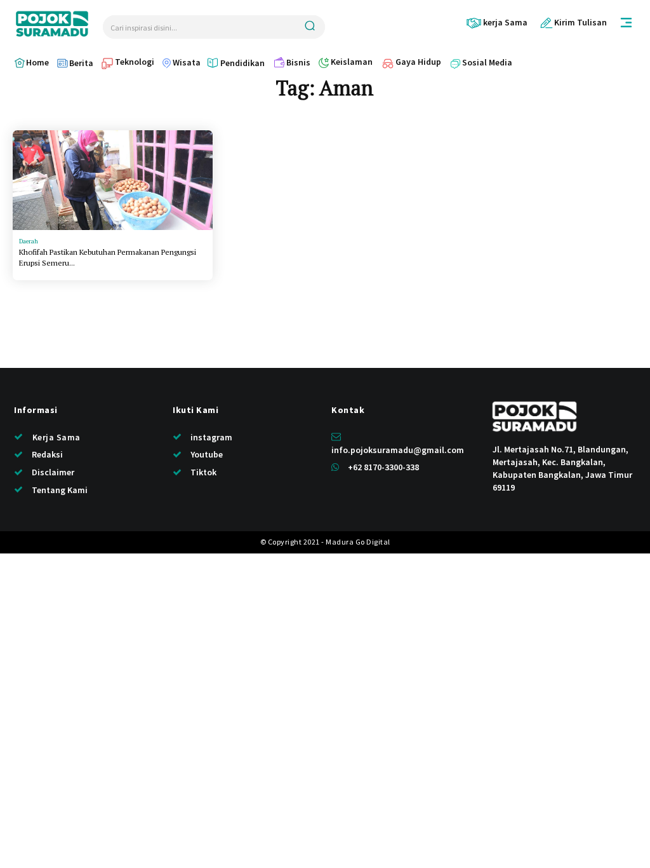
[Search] (310, 27)
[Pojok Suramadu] (52, 24)
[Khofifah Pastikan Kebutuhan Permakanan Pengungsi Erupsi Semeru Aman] (113, 180)
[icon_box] (496, 23)
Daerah (28, 241)
